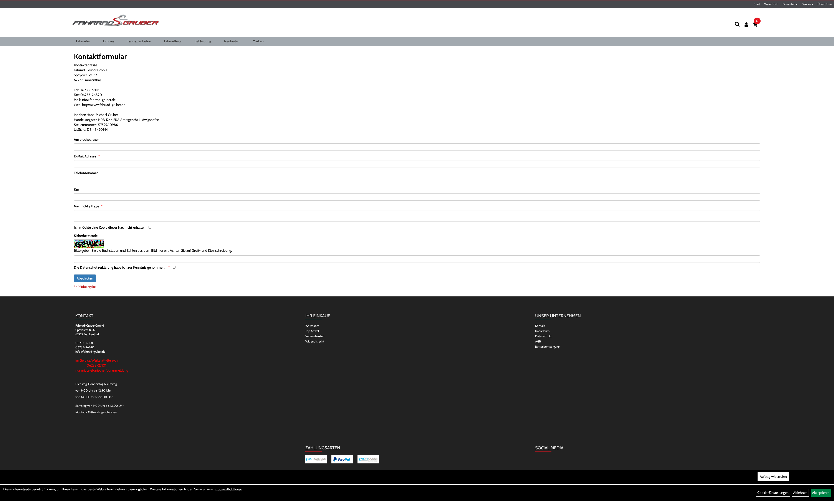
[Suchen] (737, 24)
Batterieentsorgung (547, 347)
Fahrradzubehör (139, 41)
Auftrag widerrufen (773, 477)
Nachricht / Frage (86, 206)
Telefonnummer (86, 173)
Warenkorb (771, 4)
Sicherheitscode (86, 236)
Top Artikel (312, 331)
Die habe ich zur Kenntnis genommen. (120, 267)
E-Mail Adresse (85, 156)
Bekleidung (202, 41)
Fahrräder (83, 41)
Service (806, 4)
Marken (258, 41)
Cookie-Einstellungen (773, 493)
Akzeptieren (820, 493)
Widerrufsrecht (314, 341)
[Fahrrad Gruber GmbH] (115, 20)
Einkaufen (789, 4)
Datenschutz (543, 336)
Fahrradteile (172, 41)
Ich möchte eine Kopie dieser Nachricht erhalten (110, 227)
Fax (76, 190)
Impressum (542, 331)
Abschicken (85, 278)
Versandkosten (314, 336)
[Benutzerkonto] (746, 25)
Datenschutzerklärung (96, 267)
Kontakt (540, 326)
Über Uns (823, 4)
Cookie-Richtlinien (228, 489)
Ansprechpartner (86, 139)
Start (757, 4)
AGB (538, 341)
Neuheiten (232, 41)
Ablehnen (800, 493)
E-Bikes (108, 41)
